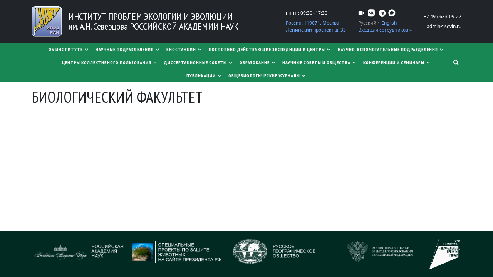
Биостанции (181, 49)
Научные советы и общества (316, 62)
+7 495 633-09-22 (442, 16)
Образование (255, 62)
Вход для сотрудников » (385, 30)
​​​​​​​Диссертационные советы (195, 62)
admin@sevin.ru (444, 26)
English (389, 23)
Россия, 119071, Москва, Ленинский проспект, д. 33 (316, 26)
